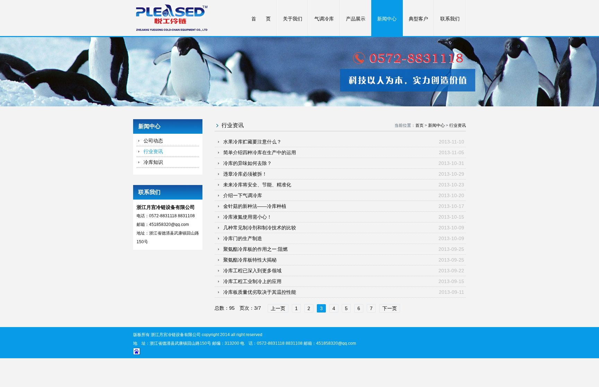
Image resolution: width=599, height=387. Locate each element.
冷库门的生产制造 (242, 238)
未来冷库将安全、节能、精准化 (257, 184)
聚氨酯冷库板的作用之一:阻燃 (255, 249)
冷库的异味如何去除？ (247, 163)
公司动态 (153, 140)
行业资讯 (153, 151)
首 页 (261, 18)
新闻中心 (387, 18)
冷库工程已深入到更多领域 (252, 270)
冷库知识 (153, 162)
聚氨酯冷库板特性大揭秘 (250, 260)
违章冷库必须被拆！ (245, 174)
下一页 (389, 308)
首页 (419, 125)
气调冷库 (324, 18)
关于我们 (292, 18)
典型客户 (418, 18)
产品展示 (355, 18)
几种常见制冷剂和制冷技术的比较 (259, 227)
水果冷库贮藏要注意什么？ (252, 141)
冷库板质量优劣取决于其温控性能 (259, 292)
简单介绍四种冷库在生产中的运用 (259, 152)
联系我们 (450, 18)
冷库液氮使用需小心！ (247, 217)
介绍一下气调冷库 (242, 195)
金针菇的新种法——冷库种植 (254, 206)
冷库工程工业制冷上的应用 (252, 281)
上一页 (278, 308)
